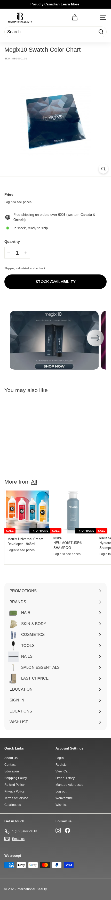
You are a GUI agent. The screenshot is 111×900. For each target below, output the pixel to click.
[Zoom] (103, 169)
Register (62, 765)
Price (8, 194)
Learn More (70, 4)
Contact (9, 765)
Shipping (9, 268)
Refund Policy (14, 785)
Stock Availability (55, 281)
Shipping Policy (15, 778)
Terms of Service (16, 798)
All (34, 482)
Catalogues (12, 805)
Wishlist (61, 805)
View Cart (62, 771)
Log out (61, 791)
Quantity (12, 241)
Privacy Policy (14, 791)
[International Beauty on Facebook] (67, 830)
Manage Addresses (69, 785)
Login (60, 758)
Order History (65, 778)
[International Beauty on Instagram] (58, 830)
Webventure (64, 798)
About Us (11, 758)
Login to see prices (17, 202)
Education (11, 771)
